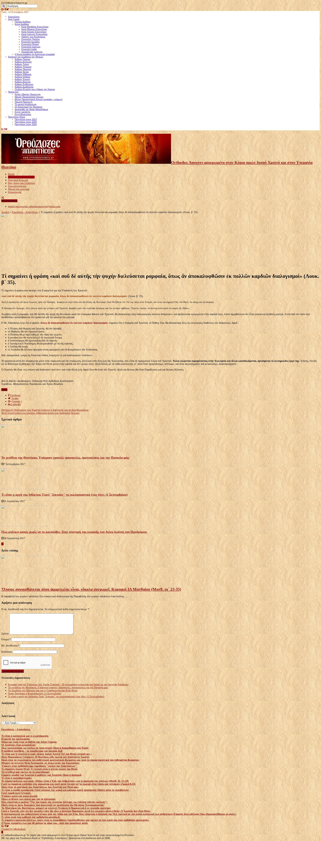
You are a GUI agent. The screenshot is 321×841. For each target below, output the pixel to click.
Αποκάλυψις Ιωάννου (31, 52)
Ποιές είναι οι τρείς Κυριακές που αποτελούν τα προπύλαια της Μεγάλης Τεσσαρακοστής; (52, 805)
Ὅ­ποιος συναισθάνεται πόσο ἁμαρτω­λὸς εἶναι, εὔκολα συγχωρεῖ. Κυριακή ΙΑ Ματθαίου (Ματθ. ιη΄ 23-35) (91, 589)
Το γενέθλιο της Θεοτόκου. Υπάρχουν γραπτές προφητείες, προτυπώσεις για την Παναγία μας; (65, 457)
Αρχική (5, 212)
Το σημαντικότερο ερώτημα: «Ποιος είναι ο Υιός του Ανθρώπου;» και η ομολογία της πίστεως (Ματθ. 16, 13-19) (65, 781)
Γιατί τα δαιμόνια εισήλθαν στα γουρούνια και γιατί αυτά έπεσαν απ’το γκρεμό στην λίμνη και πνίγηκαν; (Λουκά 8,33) (68, 784)
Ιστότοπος (6, 651)
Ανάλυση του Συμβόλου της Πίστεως (25, 57)
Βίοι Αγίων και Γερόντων (21, 183)
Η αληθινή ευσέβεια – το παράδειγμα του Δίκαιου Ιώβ (31, 751)
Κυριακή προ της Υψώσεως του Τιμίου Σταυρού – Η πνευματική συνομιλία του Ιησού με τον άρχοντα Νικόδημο (68, 684)
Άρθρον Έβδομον (23, 74)
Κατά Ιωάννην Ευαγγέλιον (34, 34)
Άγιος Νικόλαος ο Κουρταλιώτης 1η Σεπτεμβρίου (34, 693)
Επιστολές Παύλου (30, 39)
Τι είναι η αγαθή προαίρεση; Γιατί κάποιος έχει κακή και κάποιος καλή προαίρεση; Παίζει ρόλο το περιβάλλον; (65, 790)
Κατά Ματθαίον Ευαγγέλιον (34, 27)
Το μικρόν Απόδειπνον (25, 104)
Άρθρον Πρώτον (22, 59)
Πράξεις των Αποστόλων (33, 37)
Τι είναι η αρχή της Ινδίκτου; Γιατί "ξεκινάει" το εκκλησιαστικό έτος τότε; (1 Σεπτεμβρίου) (64, 494)
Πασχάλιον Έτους (16, 117)
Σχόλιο (5, 633)
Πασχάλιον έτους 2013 (26, 119)
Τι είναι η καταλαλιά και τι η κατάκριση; (25, 735)
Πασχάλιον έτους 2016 (26, 124)
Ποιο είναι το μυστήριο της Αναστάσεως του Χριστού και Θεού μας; (40, 787)
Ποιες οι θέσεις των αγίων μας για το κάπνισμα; (28, 799)
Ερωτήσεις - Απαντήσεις (25, 212)
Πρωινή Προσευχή (23, 102)
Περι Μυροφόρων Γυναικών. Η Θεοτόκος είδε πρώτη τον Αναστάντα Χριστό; (45, 757)
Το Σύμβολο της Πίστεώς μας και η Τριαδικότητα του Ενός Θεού (42, 690)
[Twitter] (7, 9)
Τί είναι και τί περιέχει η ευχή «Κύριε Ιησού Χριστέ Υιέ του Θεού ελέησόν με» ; (46, 754)
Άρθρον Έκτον (22, 72)
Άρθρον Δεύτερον (23, 62)
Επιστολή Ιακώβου (30, 42)
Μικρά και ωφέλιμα (18, 189)
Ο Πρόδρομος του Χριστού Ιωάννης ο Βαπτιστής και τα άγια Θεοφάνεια (44, 410)
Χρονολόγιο (13, 17)
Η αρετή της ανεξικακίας (15, 738)
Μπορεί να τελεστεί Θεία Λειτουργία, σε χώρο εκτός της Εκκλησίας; (40, 763)
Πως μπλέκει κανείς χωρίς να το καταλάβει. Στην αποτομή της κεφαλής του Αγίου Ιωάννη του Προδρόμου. (74, 532)
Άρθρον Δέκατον (23, 82)
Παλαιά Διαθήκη (22, 22)
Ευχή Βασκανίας (23, 114)
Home (11, 174)
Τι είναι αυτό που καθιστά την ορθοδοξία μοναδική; (30, 817)
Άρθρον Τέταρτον (23, 67)
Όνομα (6, 639)
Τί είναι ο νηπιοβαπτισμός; (16, 778)
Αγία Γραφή (13, 19)
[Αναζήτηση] (3, 6)
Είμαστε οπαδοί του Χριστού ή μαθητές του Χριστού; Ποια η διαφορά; (41, 775)
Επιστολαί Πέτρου (30, 44)
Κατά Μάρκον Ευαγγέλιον (34, 29)
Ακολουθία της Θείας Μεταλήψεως (31, 109)
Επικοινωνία (14, 192)
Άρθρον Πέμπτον (23, 69)
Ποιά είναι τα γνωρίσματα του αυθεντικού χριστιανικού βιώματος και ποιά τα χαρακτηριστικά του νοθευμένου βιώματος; (70, 760)
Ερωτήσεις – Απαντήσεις (21, 177)
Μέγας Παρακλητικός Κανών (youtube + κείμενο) (38, 99)
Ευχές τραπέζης (22, 112)
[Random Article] (2, 197)
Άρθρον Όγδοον (22, 77)
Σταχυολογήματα (17, 186)
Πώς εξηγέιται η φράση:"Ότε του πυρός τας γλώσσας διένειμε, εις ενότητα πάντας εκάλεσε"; (54, 802)
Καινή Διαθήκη (22, 24)
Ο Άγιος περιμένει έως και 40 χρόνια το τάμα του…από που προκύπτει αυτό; (44, 823)
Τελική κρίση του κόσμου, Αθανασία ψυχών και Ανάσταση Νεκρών (40, 413)
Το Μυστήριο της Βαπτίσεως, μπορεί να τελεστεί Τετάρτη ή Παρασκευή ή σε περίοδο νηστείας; (56, 808)
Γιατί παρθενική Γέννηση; (16, 793)
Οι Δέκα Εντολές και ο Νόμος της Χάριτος (35, 89)
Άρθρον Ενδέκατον (24, 84)
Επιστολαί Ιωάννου (30, 47)
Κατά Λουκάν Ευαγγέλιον (33, 32)
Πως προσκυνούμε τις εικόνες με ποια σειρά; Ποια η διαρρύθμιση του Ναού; (45, 747)
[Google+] (3, 9)
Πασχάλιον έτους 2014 (26, 122)
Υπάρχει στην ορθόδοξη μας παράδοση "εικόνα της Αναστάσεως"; (39, 766)
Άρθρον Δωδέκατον (24, 87)
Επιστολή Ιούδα (29, 49)
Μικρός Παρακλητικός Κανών (29, 97)
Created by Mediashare (13, 829)
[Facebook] (5, 9)
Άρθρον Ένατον (22, 79)
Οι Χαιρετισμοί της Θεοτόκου (28, 107)
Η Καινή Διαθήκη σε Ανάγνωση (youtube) (35, 54)
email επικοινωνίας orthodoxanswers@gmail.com (34, 206)
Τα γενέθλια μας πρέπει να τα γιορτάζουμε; (25, 772)
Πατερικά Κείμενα (18, 180)
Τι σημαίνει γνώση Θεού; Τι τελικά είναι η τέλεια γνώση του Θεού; (39, 769)
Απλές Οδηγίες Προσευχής (28, 94)
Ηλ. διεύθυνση (10, 645)
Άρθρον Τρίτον (22, 64)
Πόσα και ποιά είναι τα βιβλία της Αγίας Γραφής (29, 741)
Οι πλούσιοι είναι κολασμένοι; (18, 744)
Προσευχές (13, 92)
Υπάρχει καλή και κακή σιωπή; (19, 796)
